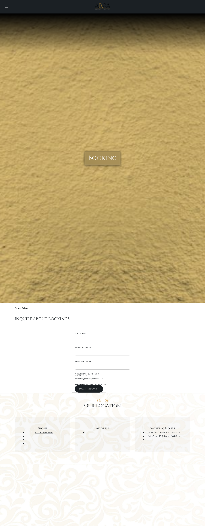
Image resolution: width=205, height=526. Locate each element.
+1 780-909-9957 (44, 432)
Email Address (83, 347)
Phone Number (83, 361)
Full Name (80, 333)
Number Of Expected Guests (90, 384)
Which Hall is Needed (87, 374)
